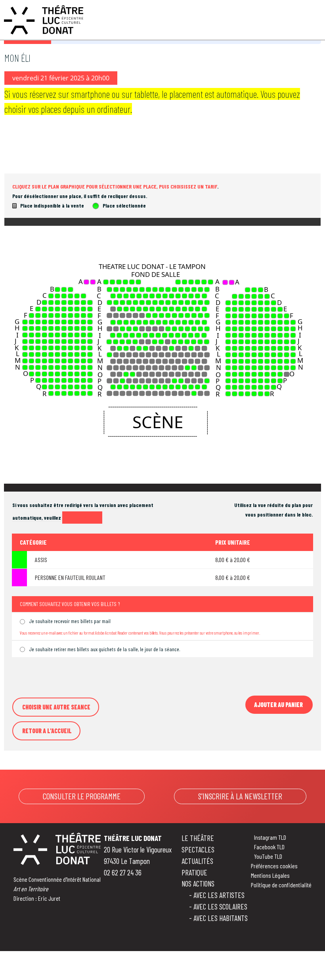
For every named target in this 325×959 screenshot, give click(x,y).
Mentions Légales (270, 875)
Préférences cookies (274, 865)
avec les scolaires (220, 906)
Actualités (197, 861)
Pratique (194, 872)
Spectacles (198, 849)
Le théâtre (198, 838)
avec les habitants (220, 918)
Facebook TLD (269, 846)
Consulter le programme (81, 796)
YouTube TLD (268, 856)
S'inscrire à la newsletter (240, 796)
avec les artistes (219, 895)
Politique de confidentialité (281, 884)
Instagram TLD (270, 837)
